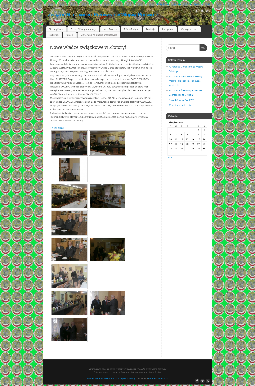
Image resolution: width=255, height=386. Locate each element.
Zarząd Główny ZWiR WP (181, 99)
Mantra (151, 378)
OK (202, 47)
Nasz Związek (163, 4)
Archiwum (54, 34)
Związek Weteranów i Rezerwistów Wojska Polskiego (103, 14)
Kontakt (187, 4)
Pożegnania (168, 29)
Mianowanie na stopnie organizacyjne (99, 34)
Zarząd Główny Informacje (83, 29)
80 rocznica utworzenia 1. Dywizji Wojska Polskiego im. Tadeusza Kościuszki (185, 81)
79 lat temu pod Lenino (180, 105)
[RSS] (207, 11)
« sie (170, 157)
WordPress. (162, 378)
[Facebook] (197, 11)
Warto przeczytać (202, 4)
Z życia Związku (131, 29)
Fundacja (177, 4)
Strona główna (56, 29)
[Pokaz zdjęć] (57, 127)
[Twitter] (202, 11)
